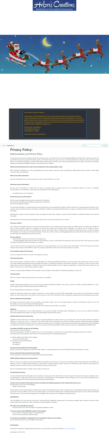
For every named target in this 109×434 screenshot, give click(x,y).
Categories (10, 145)
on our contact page (69, 428)
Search (105, 145)
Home (4, 145)
